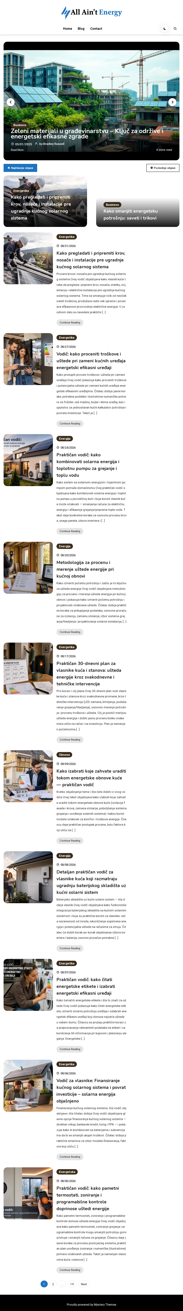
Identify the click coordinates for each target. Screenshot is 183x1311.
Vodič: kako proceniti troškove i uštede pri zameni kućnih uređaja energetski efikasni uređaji (91, 361)
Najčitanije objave (22, 168)
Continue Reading (70, 322)
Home (67, 28)
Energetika (21, 191)
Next (84, 1284)
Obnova (64, 755)
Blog (81, 28)
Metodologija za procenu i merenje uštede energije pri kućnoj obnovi (85, 569)
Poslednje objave (164, 168)
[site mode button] (165, 28)
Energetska (67, 1172)
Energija (64, 438)
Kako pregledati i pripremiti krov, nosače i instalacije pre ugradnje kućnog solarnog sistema (90, 260)
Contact (96, 28)
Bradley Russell (53, 144)
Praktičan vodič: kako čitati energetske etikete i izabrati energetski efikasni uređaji (85, 986)
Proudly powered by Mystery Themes (91, 1304)
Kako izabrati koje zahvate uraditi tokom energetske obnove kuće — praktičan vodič (91, 778)
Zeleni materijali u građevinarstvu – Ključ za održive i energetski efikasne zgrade (87, 133)
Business (19, 125)
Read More (17, 150)
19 (72, 1284)
